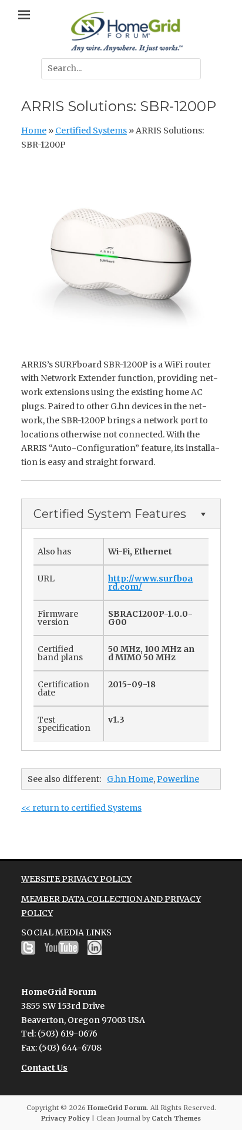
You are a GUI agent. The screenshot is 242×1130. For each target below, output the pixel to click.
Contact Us (44, 1067)
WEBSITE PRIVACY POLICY (76, 879)
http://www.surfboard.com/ (150, 582)
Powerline (178, 779)
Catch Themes (176, 1118)
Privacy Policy (65, 1118)
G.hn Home (130, 779)
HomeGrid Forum (117, 1108)
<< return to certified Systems (81, 808)
